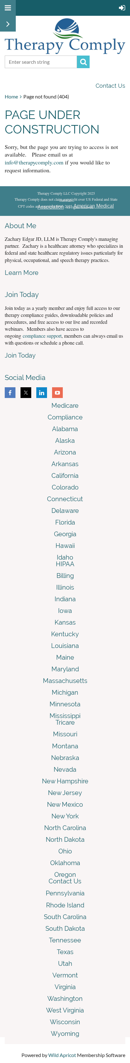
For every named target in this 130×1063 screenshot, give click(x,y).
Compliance (65, 417)
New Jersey (65, 793)
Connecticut (65, 499)
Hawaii (65, 545)
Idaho (65, 557)
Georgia (65, 534)
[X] (26, 392)
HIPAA (65, 564)
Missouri (65, 734)
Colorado (65, 487)
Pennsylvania (65, 893)
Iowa (65, 611)
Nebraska (65, 758)
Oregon (65, 874)
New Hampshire (65, 781)
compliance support (42, 335)
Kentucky (65, 634)
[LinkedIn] (41, 392)
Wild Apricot (62, 1055)
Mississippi (65, 716)
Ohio (65, 851)
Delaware (65, 510)
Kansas (65, 622)
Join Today (20, 355)
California (65, 475)
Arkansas (65, 464)
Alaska (65, 440)
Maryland (65, 669)
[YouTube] (57, 392)
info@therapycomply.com (34, 162)
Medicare (65, 405)
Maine (65, 657)
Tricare (65, 722)
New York (65, 816)
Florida (65, 522)
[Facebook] (10, 392)
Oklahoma (65, 863)
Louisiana (65, 646)
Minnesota (65, 704)
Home (11, 96)
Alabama (65, 429)
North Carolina (65, 828)
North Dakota (65, 839)
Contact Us (110, 85)
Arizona (65, 452)
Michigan (65, 692)
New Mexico (65, 804)
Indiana (65, 599)
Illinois (65, 587)
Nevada (65, 769)
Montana (65, 746)
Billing (65, 575)
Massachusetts (65, 681)
